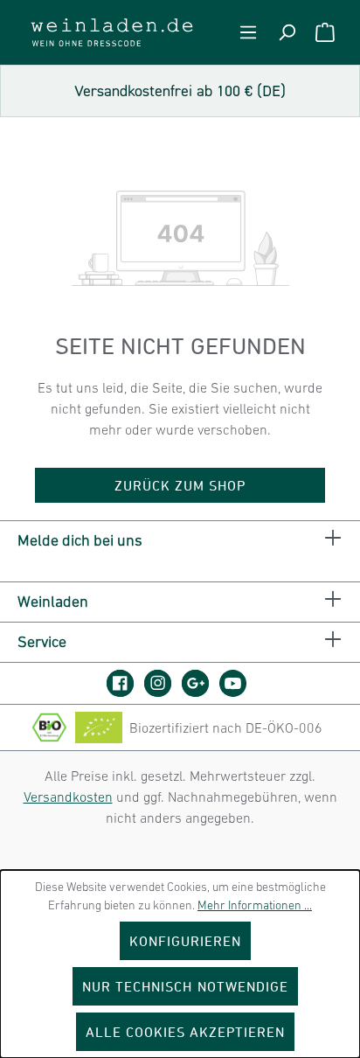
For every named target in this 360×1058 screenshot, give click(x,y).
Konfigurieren (185, 941)
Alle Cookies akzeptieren (186, 1032)
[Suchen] (286, 32)
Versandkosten (68, 796)
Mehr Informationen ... (254, 905)
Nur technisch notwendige (185, 986)
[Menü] (248, 32)
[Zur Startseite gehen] (111, 32)
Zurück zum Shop (180, 485)
